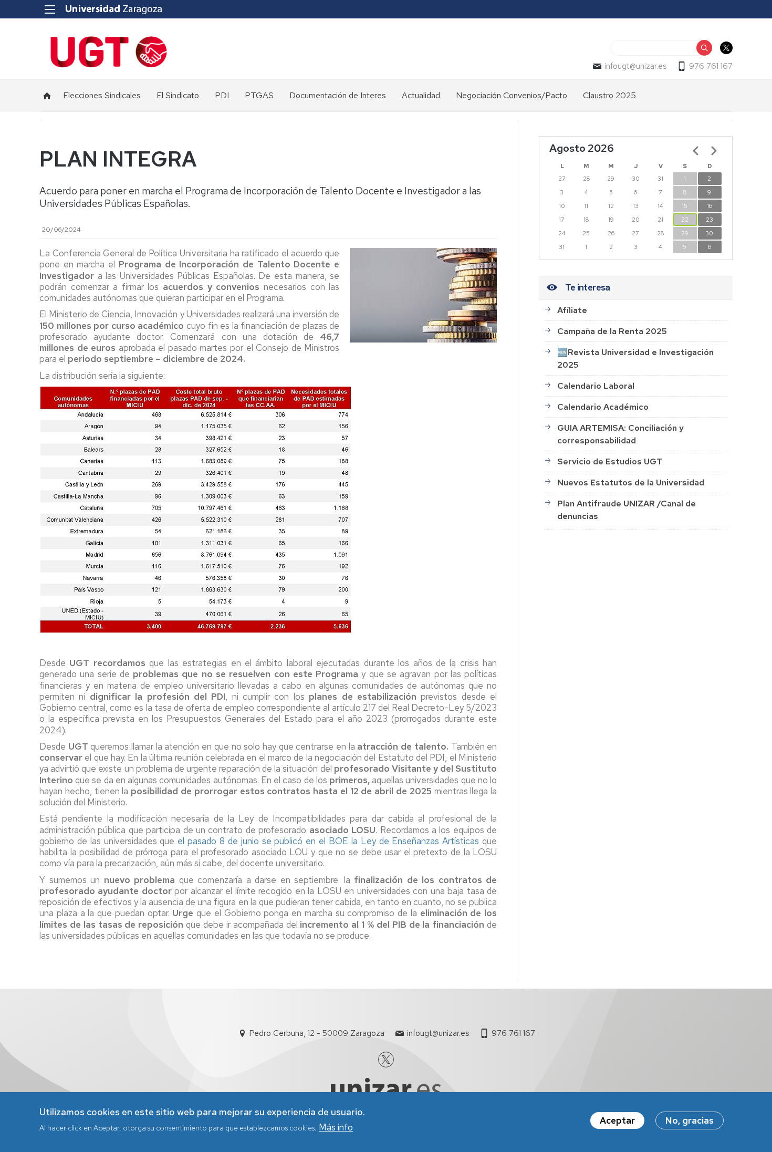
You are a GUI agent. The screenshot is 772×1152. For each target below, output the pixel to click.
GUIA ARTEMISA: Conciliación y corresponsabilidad (620, 434)
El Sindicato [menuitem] (178, 95)
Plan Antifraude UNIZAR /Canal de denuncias (626, 510)
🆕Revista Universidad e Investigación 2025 (635, 358)
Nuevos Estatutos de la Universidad (630, 482)
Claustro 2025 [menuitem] (609, 95)
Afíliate (572, 310)
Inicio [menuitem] (47, 95)
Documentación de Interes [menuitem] (337, 95)
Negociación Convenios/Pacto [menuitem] (511, 95)
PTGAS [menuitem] (259, 95)
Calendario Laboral (595, 385)
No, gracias (689, 1120)
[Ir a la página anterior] (696, 151)
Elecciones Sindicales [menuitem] (102, 95)
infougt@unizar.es (635, 66)
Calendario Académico (603, 406)
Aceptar (617, 1120)
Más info (336, 1127)
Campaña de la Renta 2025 (612, 331)
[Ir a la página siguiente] (714, 151)
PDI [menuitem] (222, 95)
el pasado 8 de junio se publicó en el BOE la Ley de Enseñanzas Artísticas (328, 841)
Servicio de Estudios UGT (610, 461)
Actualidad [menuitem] (421, 95)
